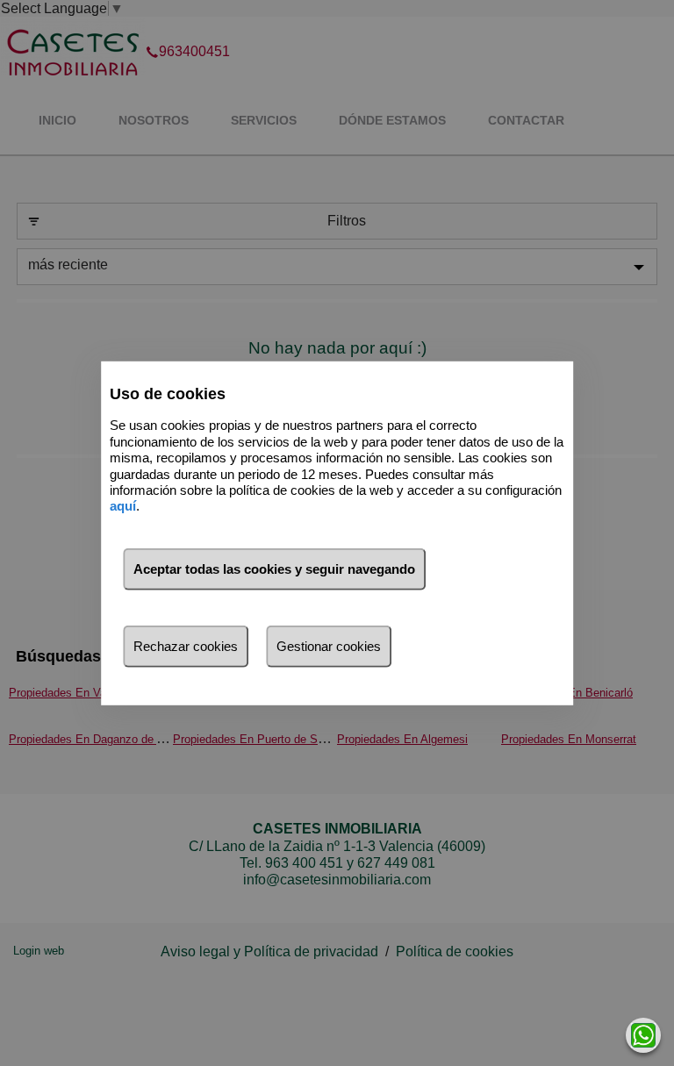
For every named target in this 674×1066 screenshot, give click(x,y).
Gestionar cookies (328, 646)
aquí (123, 505)
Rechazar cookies (185, 646)
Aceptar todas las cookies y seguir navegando (274, 569)
